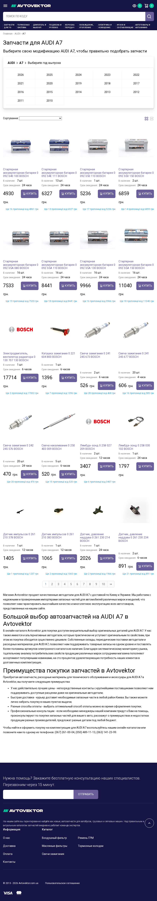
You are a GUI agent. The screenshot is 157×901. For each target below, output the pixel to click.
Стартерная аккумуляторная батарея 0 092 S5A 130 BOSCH (97, 265)
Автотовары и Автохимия (142, 26)
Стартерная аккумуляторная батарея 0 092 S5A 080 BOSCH (20, 265)
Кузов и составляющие (125, 26)
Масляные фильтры (54, 845)
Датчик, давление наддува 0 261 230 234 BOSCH (133, 537)
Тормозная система (23, 26)
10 (103, 584)
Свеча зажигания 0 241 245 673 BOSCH (95, 355)
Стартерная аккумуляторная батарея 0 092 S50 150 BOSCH (136, 173)
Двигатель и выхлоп (39, 26)
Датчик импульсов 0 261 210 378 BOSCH (19, 535)
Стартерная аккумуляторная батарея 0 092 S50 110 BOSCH (97, 173)
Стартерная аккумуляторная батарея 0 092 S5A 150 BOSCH (136, 265)
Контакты (9, 861)
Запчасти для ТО (9, 26)
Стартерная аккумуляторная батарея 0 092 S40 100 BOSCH (20, 173)
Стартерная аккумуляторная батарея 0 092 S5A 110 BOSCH (59, 265)
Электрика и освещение (105, 26)
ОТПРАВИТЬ (86, 794)
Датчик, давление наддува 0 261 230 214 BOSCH (95, 537)
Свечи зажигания (53, 853)
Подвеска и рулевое (55, 26)
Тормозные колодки (90, 845)
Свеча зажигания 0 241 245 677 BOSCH (134, 355)
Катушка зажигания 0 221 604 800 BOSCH (58, 355)
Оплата (7, 853)
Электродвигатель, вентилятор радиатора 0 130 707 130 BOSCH (19, 357)
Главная (7, 33)
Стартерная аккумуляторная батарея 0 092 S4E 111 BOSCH (59, 173)
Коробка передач (70, 26)
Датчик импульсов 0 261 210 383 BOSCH (58, 535)
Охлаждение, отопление (86, 26)
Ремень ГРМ (86, 837)
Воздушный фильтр (54, 837)
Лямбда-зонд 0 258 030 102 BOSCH (134, 447)
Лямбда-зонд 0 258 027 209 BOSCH (95, 447)
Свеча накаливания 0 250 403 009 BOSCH (58, 447)
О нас (6, 837)
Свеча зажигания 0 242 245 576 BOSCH (18, 447)
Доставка (9, 845)
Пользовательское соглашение (62, 883)
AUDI (17, 33)
